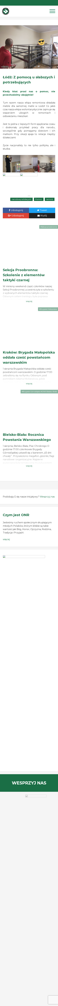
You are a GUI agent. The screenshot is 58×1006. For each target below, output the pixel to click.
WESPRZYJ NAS (29, 783)
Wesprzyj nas (47, 496)
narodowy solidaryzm (21, 199)
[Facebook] (55, 3)
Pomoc (38, 199)
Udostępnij (16, 210)
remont (49, 199)
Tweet (43, 210)
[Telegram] (49, 3)
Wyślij (43, 215)
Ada (11, 67)
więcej (6, 539)
